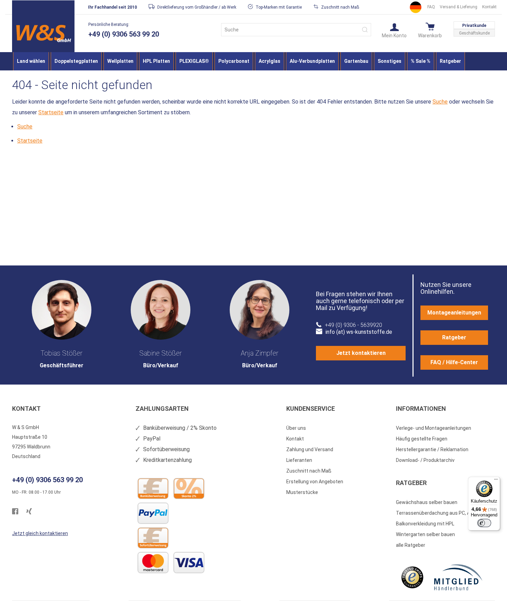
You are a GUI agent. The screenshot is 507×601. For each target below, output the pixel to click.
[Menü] (496, 481)
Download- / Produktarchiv (425, 460)
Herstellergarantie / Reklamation (432, 449)
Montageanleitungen (454, 312)
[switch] (484, 523)
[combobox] (296, 29)
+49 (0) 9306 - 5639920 (353, 325)
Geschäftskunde (474, 33)
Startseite (50, 112)
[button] (394, 30)
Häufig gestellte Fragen (421, 439)
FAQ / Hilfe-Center (454, 362)
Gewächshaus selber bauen (426, 502)
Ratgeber (454, 337)
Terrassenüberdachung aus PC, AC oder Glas (445, 513)
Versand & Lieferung (458, 6)
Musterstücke (302, 492)
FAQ (431, 6)
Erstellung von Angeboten (314, 481)
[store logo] (43, 33)
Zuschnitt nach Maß (308, 471)
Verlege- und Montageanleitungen (433, 428)
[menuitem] (31, 61)
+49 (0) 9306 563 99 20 (123, 34)
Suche (440, 101)
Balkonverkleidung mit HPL (425, 523)
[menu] (253, 61)
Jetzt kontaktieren (361, 353)
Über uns (296, 428)
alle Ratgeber (410, 545)
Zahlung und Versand (309, 449)
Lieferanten (299, 460)
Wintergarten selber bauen (425, 534)
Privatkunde (474, 25)
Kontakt (489, 6)
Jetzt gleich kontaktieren (40, 533)
